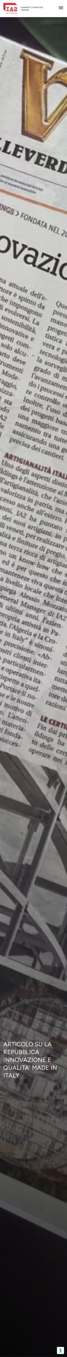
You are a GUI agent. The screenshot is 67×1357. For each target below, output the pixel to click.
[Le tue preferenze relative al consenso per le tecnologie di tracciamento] (60, 1350)
